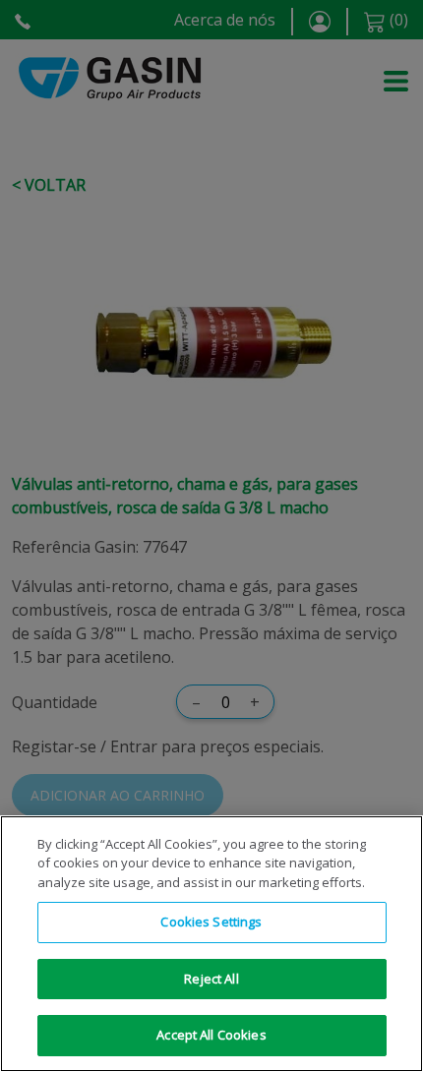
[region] (211, 943)
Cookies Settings (211, 921)
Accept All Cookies (211, 1034)
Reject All (211, 978)
